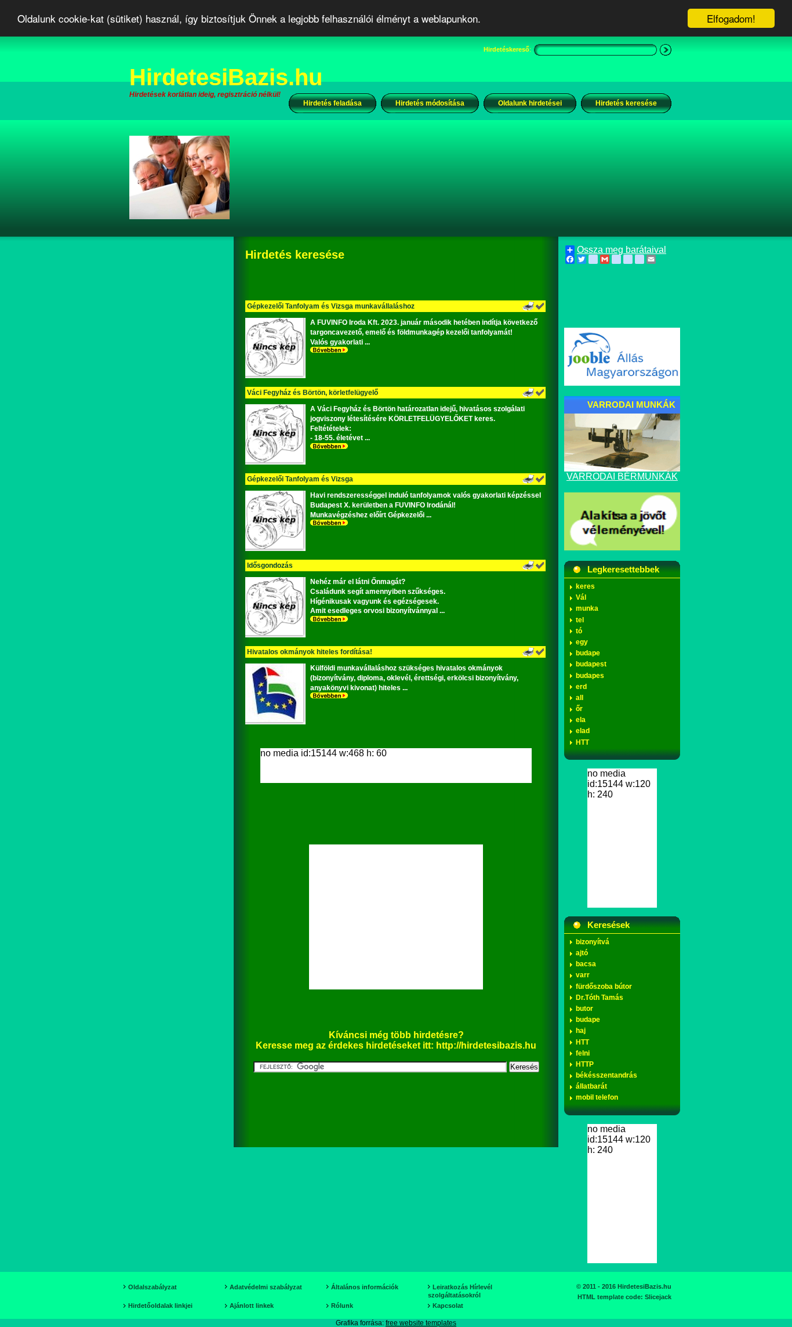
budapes (590, 676)
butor (584, 1009)
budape (588, 653)
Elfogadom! (731, 18)
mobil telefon (597, 1097)
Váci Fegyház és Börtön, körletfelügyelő (312, 393)
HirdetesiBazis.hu (225, 77)
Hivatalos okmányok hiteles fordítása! (309, 652)
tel (580, 620)
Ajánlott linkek (252, 1305)
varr (583, 975)
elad (583, 731)
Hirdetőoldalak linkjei (160, 1305)
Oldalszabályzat (152, 1287)
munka (587, 608)
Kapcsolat (448, 1305)
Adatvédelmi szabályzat (266, 1287)
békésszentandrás (606, 1075)
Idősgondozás (270, 565)
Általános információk (364, 1287)
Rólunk (342, 1305)
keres (585, 586)
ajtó (582, 953)
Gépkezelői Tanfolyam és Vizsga (300, 479)
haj (581, 1031)
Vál (581, 597)
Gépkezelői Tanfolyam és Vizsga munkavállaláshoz (331, 306)
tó (579, 631)
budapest (591, 664)
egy (582, 642)
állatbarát (591, 1086)
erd (581, 687)
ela (581, 720)
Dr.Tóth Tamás (599, 998)
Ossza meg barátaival (621, 250)
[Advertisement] (458, 177)
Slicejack (658, 1296)
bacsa (586, 964)
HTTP (585, 1064)
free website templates (421, 1323)
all (579, 698)
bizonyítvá (592, 942)
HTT (582, 742)
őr (579, 709)
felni (583, 1053)
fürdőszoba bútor (604, 986)
